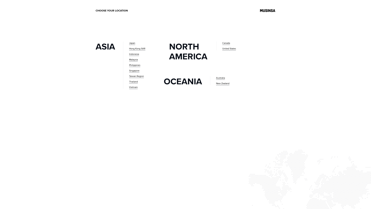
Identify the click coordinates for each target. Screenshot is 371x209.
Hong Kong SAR (137, 48)
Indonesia (134, 54)
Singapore (134, 70)
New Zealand (222, 83)
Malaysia (133, 59)
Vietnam (133, 87)
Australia (220, 78)
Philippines (134, 65)
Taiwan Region (136, 76)
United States (229, 48)
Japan (132, 43)
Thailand (133, 81)
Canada (226, 43)
